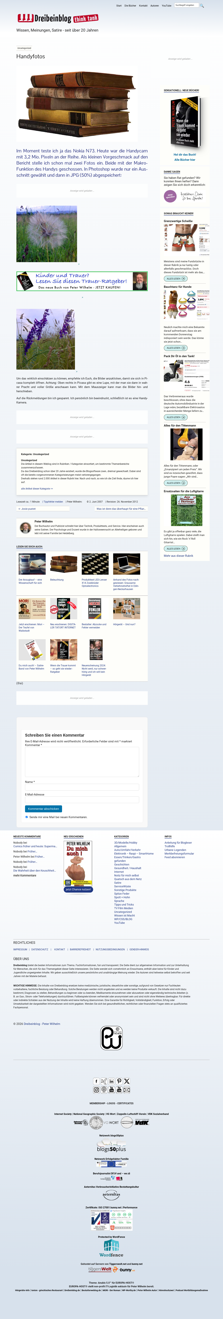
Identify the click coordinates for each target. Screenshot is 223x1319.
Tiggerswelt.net (117, 1264)
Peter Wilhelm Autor (147, 1290)
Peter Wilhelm (44, 521)
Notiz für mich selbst (126, 875)
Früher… (32, 851)
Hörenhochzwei (166, 1290)
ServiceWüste (122, 886)
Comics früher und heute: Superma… (35, 846)
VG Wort (110, 1114)
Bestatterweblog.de (91, 1290)
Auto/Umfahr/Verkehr (127, 850)
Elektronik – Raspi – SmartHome (134, 853)
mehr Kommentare (24, 875)
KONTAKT (59, 949)
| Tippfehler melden (52, 501)
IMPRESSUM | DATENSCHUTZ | (32, 949)
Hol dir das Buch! (185, 154)
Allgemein (120, 846)
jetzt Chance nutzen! (78, 889)
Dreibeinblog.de (72, 1290)
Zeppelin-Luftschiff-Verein (131, 1114)
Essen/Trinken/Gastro (127, 857)
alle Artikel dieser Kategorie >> (37, 488)
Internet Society (63, 1114)
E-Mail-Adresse (34, 794)
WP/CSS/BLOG (123, 919)
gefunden (120, 860)
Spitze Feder (121, 893)
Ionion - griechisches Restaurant (47, 1290)
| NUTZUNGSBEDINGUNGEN (108, 949)
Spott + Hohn (122, 897)
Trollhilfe (170, 846)
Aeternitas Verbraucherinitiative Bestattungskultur (111, 1187)
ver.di (127, 1173)
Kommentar (33, 745)
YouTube (166, 5)
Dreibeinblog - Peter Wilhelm (42, 1024)
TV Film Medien (123, 908)
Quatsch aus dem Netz (128, 879)
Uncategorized (123, 911)
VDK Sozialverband (158, 1114)
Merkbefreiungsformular (179, 853)
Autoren (154, 5)
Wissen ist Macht (124, 915)
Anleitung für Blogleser (178, 842)
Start (119, 5)
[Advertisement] (82, 191)
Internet (119, 871)
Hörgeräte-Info (22, 1290)
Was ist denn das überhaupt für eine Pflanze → (121, 508)
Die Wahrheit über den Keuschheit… (34, 870)
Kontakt (143, 5)
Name (30, 782)
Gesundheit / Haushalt (127, 868)
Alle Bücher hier (184, 159)
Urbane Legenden (175, 850)
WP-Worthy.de (129, 1290)
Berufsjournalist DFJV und (107, 1173)
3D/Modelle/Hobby (125, 842)
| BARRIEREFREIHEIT (78, 949)
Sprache (119, 901)
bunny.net (137, 1264)
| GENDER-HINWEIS (137, 949)
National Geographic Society (88, 1114)
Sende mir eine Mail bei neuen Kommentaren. (58, 817)
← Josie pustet (27, 508)
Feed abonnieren (175, 857)
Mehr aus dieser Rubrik (178, 556)
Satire (117, 882)
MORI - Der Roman (111, 1290)
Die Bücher (130, 5)
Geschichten (121, 864)
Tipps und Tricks (124, 904)
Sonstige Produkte (125, 890)
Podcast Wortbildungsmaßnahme (192, 1290)
